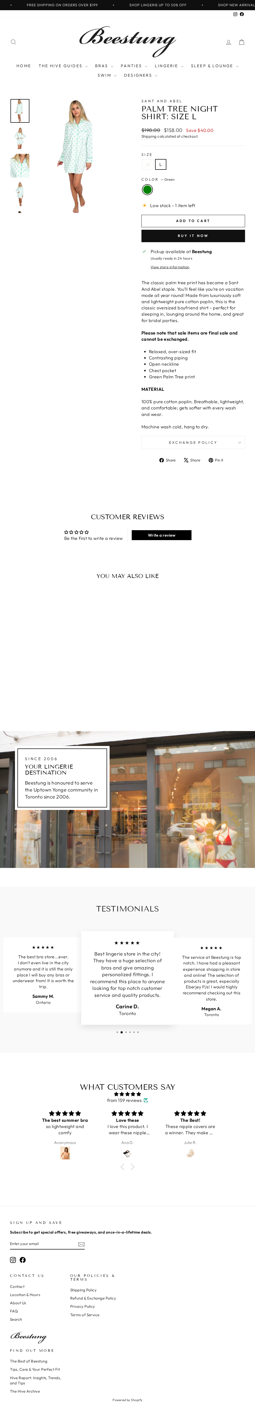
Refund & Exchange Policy (93, 1298)
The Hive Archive (25, 1391)
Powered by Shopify (127, 1400)
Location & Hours (25, 1294)
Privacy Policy (82, 1306)
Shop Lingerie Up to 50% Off (134, 5)
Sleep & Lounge (213, 65)
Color (158, 179)
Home (23, 65)
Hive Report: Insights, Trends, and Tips (35, 1380)
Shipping (149, 136)
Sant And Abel (162, 101)
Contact (17, 1286)
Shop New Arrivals (215, 5)
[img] (127, 1094)
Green (147, 190)
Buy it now (193, 235)
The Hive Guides (61, 65)
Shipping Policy (83, 1290)
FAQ (14, 1311)
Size (147, 154)
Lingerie (167, 65)
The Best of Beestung (28, 1361)
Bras (102, 65)
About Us (18, 1303)
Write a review (162, 535)
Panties (132, 65)
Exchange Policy (193, 442)
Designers (139, 75)
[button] (123, 1166)
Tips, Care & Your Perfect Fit (35, 1369)
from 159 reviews (124, 1100)
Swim (105, 75)
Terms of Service (85, 1314)
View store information (170, 267)
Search (16, 1319)
